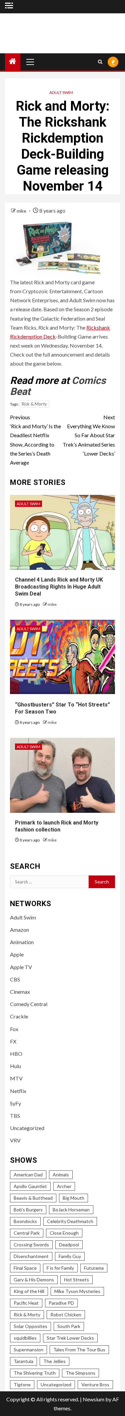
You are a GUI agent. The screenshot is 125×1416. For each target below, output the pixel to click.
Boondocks (25, 1221)
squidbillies (25, 1338)
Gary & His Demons (34, 1279)
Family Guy (70, 1256)
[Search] (100, 61)
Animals (61, 1174)
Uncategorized (27, 1128)
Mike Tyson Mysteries (77, 1291)
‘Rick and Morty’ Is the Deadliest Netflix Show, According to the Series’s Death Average (35, 440)
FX (13, 1041)
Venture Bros (95, 1384)
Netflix (18, 1091)
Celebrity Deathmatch (70, 1221)
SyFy (15, 1103)
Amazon (19, 929)
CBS (15, 979)
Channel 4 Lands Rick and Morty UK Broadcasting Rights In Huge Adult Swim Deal (59, 587)
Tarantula (23, 1361)
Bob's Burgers (28, 1209)
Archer (64, 1186)
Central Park (27, 1233)
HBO (16, 1053)
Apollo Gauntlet (30, 1186)
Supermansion (28, 1349)
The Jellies (54, 1361)
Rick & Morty (34, 404)
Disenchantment (31, 1256)
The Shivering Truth (35, 1373)
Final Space (25, 1268)
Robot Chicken (65, 1314)
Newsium (93, 1399)
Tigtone (22, 1384)
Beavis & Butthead (33, 1198)
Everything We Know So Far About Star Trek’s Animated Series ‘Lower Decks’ (89, 435)
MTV (16, 1078)
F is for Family (60, 1268)
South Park (68, 1326)
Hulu (15, 1066)
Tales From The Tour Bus (79, 1349)
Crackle (19, 1016)
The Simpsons (80, 1373)
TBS (15, 1115)
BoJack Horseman (71, 1209)
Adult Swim (61, 92)
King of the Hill (29, 1291)
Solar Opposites (30, 1326)
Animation (22, 942)
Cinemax (20, 991)
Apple (17, 954)
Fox (14, 1029)
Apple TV (21, 967)
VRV (15, 1140)
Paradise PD (61, 1303)
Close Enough (64, 1233)
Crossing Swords (31, 1244)
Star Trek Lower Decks (70, 1338)
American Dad (28, 1174)
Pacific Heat (26, 1303)
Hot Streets (76, 1279)
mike (22, 211)
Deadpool (69, 1244)
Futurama (94, 1268)
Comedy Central (28, 1004)
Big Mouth (73, 1198)
